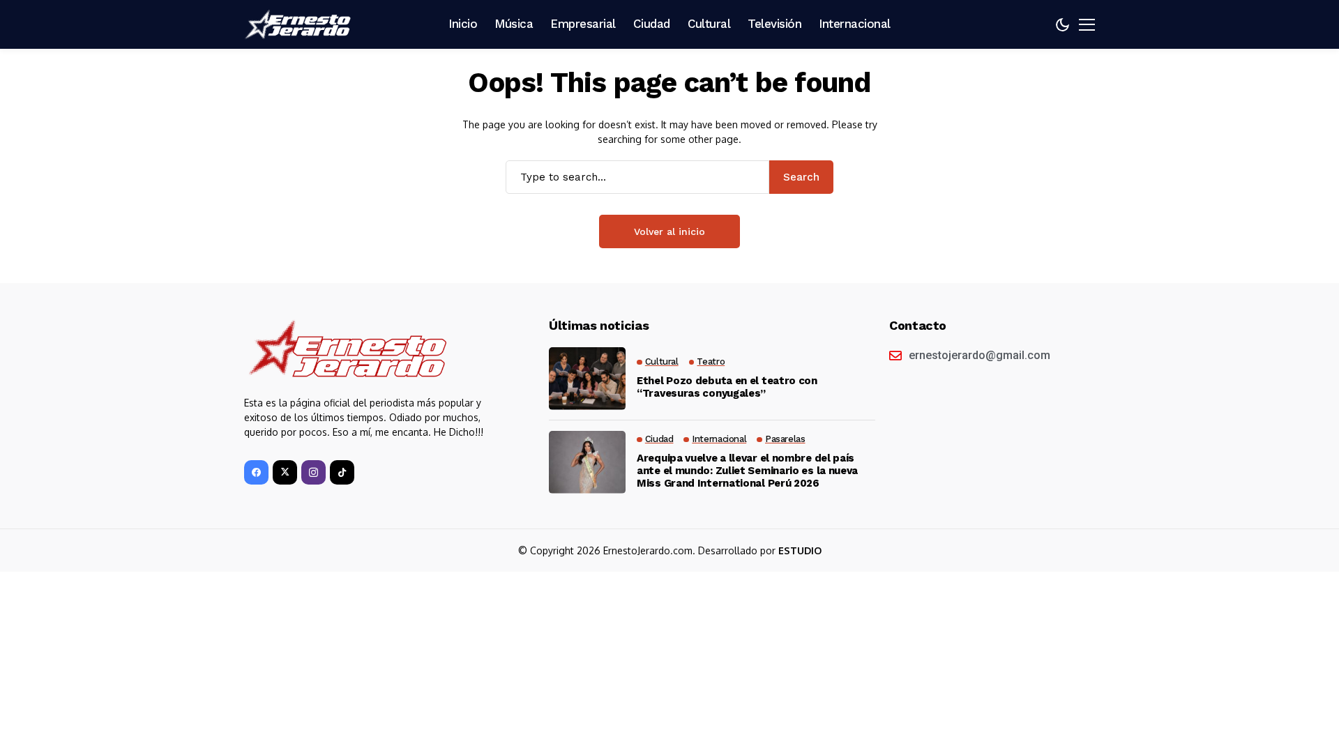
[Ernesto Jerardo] (300, 24)
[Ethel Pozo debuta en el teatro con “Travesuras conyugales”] (587, 378)
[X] (285, 472)
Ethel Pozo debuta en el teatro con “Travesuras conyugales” (727, 387)
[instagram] (313, 472)
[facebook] (256, 472)
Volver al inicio (669, 231)
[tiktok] (342, 472)
